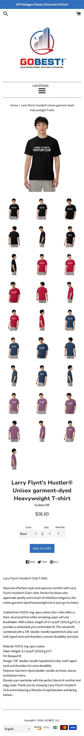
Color (28, 527)
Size (46, 527)
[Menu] (42, 90)
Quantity (60, 527)
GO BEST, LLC (51, 720)
